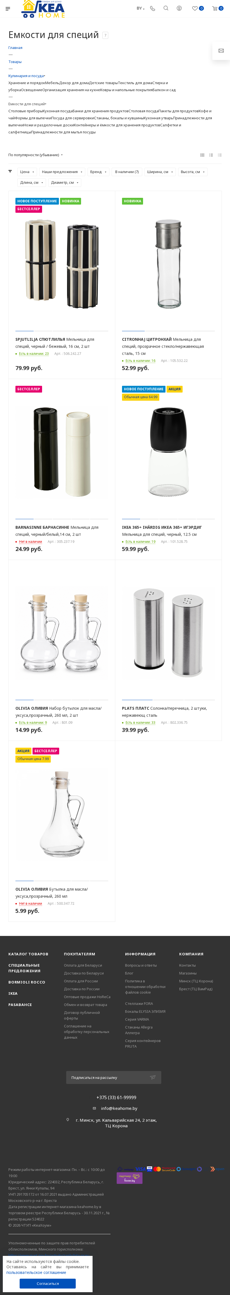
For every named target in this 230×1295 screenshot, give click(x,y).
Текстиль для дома (135, 82)
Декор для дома (74, 82)
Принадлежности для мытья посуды (63, 132)
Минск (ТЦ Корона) (196, 980)
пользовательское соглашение (36, 1272)
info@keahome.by (119, 1108)
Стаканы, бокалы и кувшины (119, 117)
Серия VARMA (137, 1019)
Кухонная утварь (158, 117)
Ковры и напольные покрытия (126, 89)
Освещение (31, 89)
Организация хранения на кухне (71, 89)
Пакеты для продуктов (178, 110)
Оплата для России (81, 980)
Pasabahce (20, 1004)
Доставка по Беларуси (84, 973)
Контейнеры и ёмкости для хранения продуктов (117, 124)
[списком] (211, 155)
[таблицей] (220, 155)
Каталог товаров (28, 953)
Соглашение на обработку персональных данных (86, 1031)
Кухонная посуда (58, 110)
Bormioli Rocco (26, 982)
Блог (129, 973)
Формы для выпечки (33, 117)
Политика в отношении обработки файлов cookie (145, 986)
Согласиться (48, 1283)
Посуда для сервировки (72, 117)
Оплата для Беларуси (83, 965)
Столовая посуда (143, 110)
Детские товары (103, 82)
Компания (191, 953)
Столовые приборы (25, 110)
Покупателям (79, 953)
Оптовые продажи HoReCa (87, 996)
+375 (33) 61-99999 (116, 1097)
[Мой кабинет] (179, 9)
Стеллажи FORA (139, 1003)
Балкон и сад (164, 89)
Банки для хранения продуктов (100, 110)
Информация (140, 953)
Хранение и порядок (26, 82)
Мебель (52, 82)
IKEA (13, 993)
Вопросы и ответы (141, 965)
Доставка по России (82, 988)
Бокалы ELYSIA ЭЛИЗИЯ (145, 1011)
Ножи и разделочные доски (49, 124)
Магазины (188, 973)
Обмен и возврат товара (85, 1004)
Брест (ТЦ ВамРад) (196, 988)
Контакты (187, 965)
